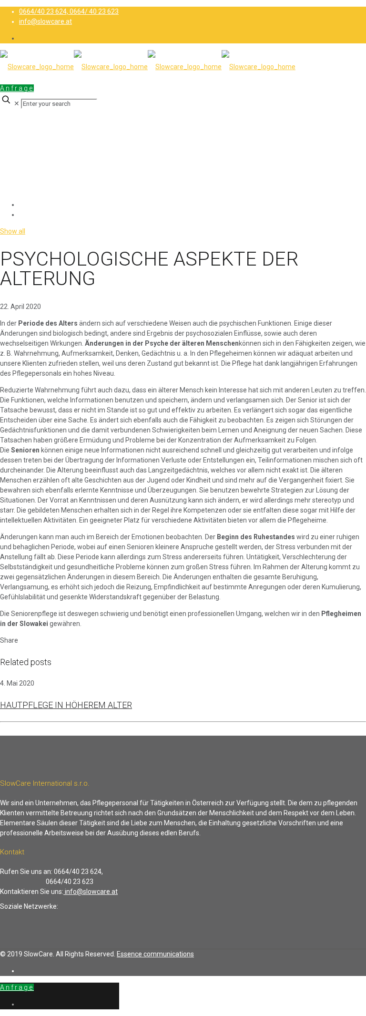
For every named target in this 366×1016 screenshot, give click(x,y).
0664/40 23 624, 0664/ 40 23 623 (69, 11)
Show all (12, 231)
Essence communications (155, 954)
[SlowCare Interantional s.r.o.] (147, 66)
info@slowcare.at (45, 21)
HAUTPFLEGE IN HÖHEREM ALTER (66, 705)
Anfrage (17, 88)
